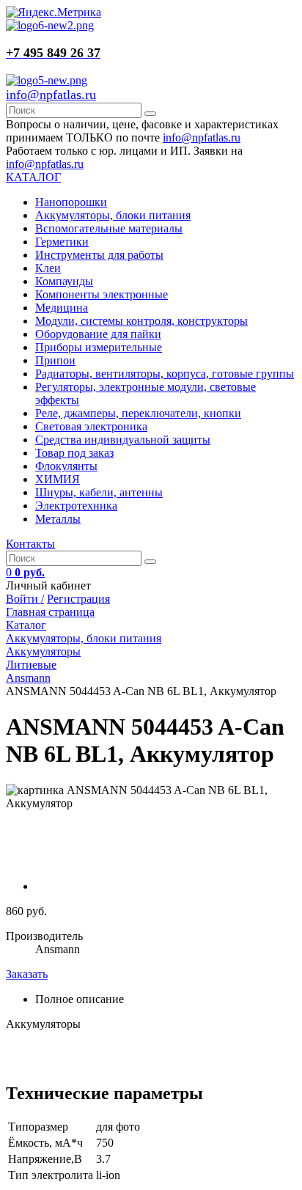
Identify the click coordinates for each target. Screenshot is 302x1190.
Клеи (48, 268)
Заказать (27, 974)
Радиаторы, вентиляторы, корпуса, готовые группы (164, 373)
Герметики (62, 241)
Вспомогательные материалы (109, 228)
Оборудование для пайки (98, 334)
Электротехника (76, 505)
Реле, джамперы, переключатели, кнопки (138, 413)
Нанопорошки (71, 202)
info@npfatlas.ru (51, 94)
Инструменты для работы (99, 255)
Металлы (58, 519)
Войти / (25, 598)
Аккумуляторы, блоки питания (113, 215)
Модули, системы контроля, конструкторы (141, 321)
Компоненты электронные (101, 294)
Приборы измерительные (98, 347)
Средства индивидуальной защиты (122, 439)
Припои (55, 360)
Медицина (61, 307)
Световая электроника (91, 426)
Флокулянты (66, 466)
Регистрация (78, 598)
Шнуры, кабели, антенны (99, 492)
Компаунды (64, 281)
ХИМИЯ (57, 479)
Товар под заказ (74, 453)
